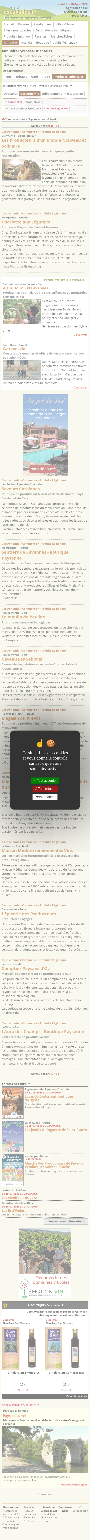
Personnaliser (45, 797)
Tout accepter (46, 780)
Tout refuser (46, 789)
